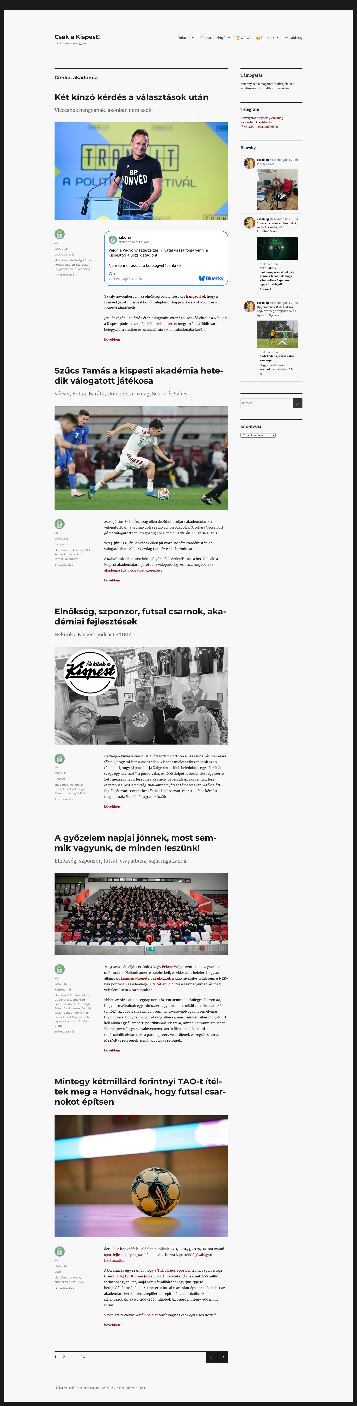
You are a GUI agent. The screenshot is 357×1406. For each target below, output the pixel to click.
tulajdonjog (82, 269)
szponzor (69, 793)
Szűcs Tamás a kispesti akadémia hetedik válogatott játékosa (139, 375)
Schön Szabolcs (65, 554)
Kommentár (63, 989)
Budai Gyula (63, 999)
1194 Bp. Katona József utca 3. (141, 1276)
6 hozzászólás (64, 564)
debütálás (76, 550)
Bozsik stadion (79, 995)
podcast (70, 789)
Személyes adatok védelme (95, 1388)
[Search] (297, 403)
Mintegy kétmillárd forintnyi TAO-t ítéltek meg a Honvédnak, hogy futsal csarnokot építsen (140, 1091)
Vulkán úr (83, 793)
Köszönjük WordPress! (132, 1388)
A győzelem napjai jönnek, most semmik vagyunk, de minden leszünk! (136, 843)
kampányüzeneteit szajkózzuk (146, 978)
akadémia (61, 260)
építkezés (61, 1281)
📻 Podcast (265, 38)
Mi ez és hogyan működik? (261, 127)
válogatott (72, 558)
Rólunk (183, 38)
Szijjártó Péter (64, 269)
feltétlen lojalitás (166, 984)
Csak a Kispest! (77, 36)
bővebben (112, 339)
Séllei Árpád (63, 1017)
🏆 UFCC (243, 38)
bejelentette (166, 324)
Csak (58, 254)
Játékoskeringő (212, 38)
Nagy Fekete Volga (168, 967)
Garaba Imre (71, 1008)
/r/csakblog (293, 38)
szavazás (82, 264)
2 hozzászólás (64, 799)
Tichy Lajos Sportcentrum (178, 1270)
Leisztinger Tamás (76, 1012)
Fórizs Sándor (64, 1004)
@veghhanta (263, 122)
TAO (80, 1281)
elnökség (76, 260)
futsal (77, 1004)
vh (56, 243)
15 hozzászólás (64, 274)
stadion (70, 264)
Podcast (60, 779)
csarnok (75, 1277)
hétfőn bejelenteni (150, 1315)
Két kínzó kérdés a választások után (132, 97)
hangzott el (195, 296)
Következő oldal (222, 1362)
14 (85, 1356)
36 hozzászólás (64, 1031)
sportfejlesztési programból (127, 1255)
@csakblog (275, 118)
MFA (87, 550)
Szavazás (68, 254)
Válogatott (62, 544)
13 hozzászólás (64, 1287)
